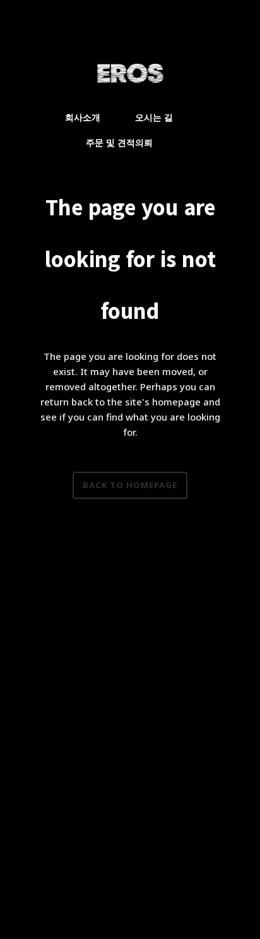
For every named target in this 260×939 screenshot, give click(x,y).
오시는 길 (154, 117)
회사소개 (82, 117)
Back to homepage (130, 485)
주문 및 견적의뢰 (119, 142)
